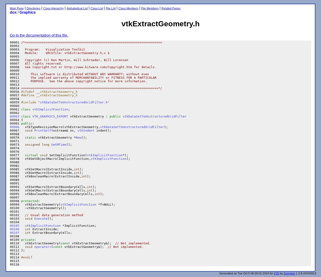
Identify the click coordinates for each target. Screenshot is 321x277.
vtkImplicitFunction (50, 109)
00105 (14, 225)
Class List (96, 8)
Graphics (28, 12)
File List (111, 8)
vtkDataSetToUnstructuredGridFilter (155, 116)
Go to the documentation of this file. (39, 35)
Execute (40, 218)
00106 (14, 229)
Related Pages (170, 8)
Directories (33, 8)
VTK (276, 273)
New (78, 137)
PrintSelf (42, 130)
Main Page (17, 8)
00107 (14, 232)
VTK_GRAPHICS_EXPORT (50, 116)
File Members (150, 8)
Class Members (128, 8)
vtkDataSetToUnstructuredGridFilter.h (74, 102)
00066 (14, 127)
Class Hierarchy (53, 8)
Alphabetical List (77, 8)
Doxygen (289, 273)
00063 (14, 116)
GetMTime (58, 144)
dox (13, 12)
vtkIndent (86, 130)
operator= (42, 247)
